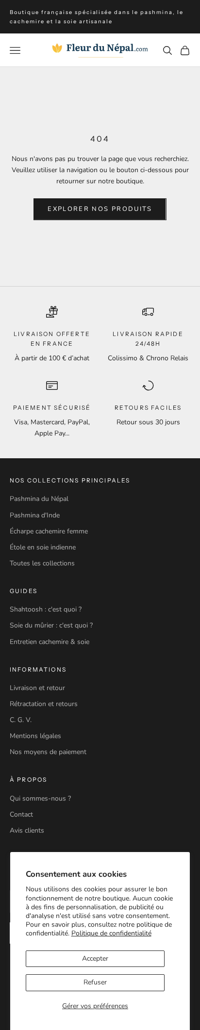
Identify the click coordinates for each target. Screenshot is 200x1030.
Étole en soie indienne (43, 547)
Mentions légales (35, 735)
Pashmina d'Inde (35, 515)
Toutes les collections (42, 563)
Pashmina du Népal (39, 498)
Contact (21, 814)
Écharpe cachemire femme (49, 531)
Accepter (95, 958)
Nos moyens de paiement (48, 751)
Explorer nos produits (100, 209)
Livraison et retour (37, 687)
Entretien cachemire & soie (49, 641)
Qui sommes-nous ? (40, 798)
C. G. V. (21, 719)
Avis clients (27, 830)
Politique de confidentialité (111, 933)
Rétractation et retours (44, 703)
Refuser (95, 982)
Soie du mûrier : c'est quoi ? (51, 625)
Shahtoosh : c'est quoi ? (46, 609)
